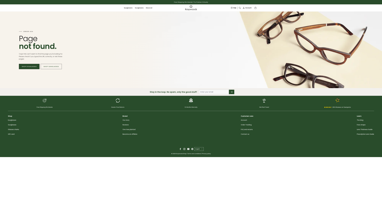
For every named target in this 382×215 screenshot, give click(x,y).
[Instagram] (184, 149)
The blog (360, 120)
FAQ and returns (247, 129)
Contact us (245, 134)
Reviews (126, 125)
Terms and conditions (194, 153)
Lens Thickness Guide (364, 129)
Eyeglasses (12, 120)
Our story (126, 120)
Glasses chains (13, 129)
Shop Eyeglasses (29, 66)
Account (248, 8)
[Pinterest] (192, 149)
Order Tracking (246, 125)
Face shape (361, 125)
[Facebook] (180, 149)
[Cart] (256, 7)
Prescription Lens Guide (365, 134)
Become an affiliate (130, 134)
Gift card (11, 134)
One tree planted (129, 129)
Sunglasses (12, 125)
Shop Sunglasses (51, 66)
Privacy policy (206, 153)
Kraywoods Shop (181, 153)
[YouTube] (188, 149)
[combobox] (199, 149)
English (197, 149)
